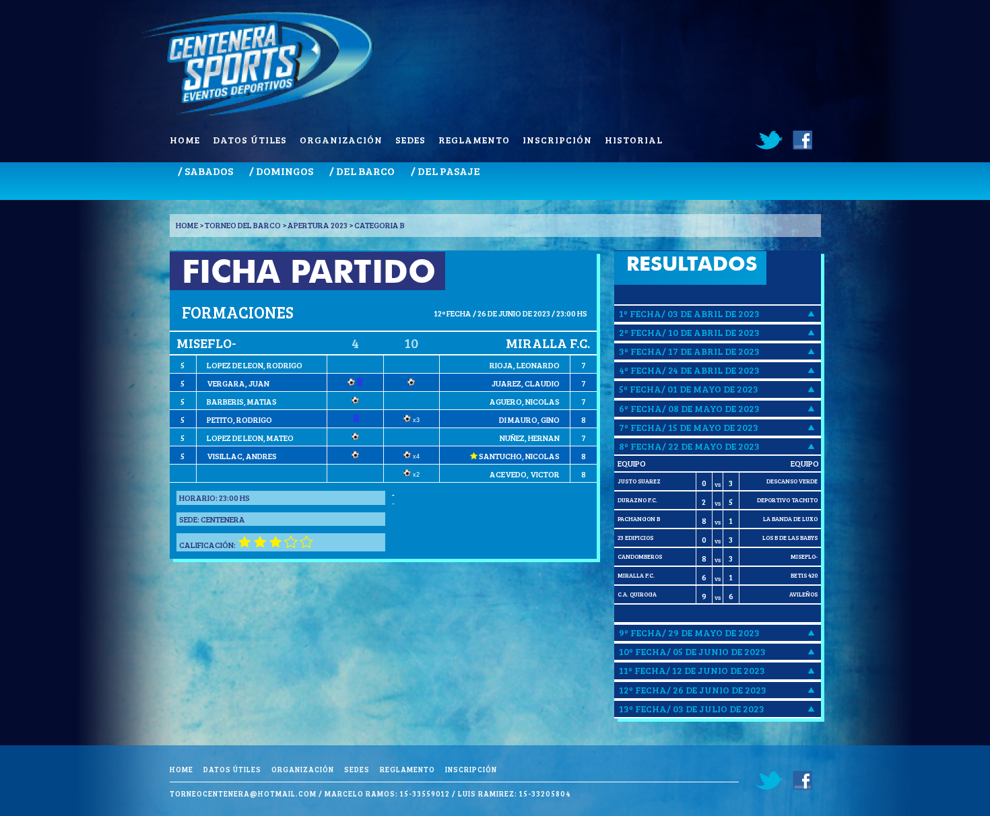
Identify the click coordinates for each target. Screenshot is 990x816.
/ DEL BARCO (362, 171)
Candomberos (640, 556)
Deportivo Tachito (787, 500)
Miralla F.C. (636, 575)
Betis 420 (804, 575)
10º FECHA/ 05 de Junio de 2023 (692, 651)
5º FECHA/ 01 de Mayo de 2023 (688, 388)
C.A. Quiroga (637, 594)
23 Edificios (635, 537)
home (185, 139)
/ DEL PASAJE (445, 171)
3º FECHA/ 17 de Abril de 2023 (689, 351)
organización (341, 139)
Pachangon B (639, 518)
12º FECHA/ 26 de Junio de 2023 (692, 689)
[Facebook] (802, 140)
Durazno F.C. (637, 500)
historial (634, 139)
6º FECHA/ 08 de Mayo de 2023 (689, 408)
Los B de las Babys (790, 537)
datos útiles (250, 139)
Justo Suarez (639, 481)
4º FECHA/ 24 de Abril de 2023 (689, 370)
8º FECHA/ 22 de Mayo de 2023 (689, 446)
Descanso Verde (792, 481)
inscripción (557, 139)
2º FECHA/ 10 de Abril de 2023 (689, 332)
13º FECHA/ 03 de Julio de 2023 (691, 708)
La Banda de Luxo (790, 518)
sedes (410, 139)
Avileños (803, 594)
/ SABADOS (205, 171)
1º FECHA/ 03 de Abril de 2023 (689, 313)
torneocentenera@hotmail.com (243, 793)
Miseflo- (804, 556)
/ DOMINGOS (281, 171)
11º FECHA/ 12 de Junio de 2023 (692, 670)
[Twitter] (770, 140)
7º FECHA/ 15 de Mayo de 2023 (688, 427)
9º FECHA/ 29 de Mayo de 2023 (689, 632)
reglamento (474, 139)
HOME (187, 224)
